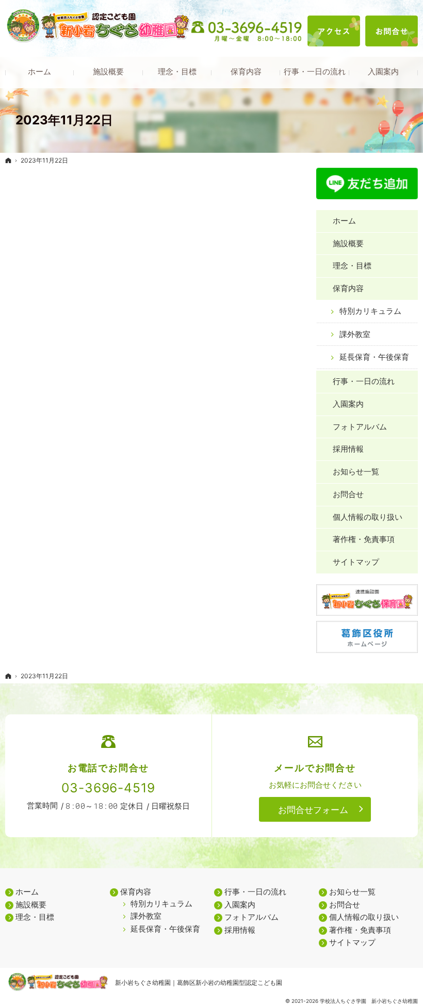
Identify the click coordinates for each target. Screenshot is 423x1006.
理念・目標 (352, 265)
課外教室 (354, 334)
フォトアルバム (360, 427)
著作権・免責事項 (364, 539)
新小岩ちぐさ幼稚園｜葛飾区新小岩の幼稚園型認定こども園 (198, 982)
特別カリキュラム (370, 311)
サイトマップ (356, 562)
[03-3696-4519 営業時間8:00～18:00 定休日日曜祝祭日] (247, 31)
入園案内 (348, 404)
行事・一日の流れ (364, 381)
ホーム (344, 221)
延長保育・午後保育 (374, 357)
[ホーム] (8, 160)
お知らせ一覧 (356, 471)
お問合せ (348, 494)
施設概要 (348, 243)
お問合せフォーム (313, 809)
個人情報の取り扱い (367, 517)
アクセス (333, 30)
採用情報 (348, 449)
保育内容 (348, 288)
